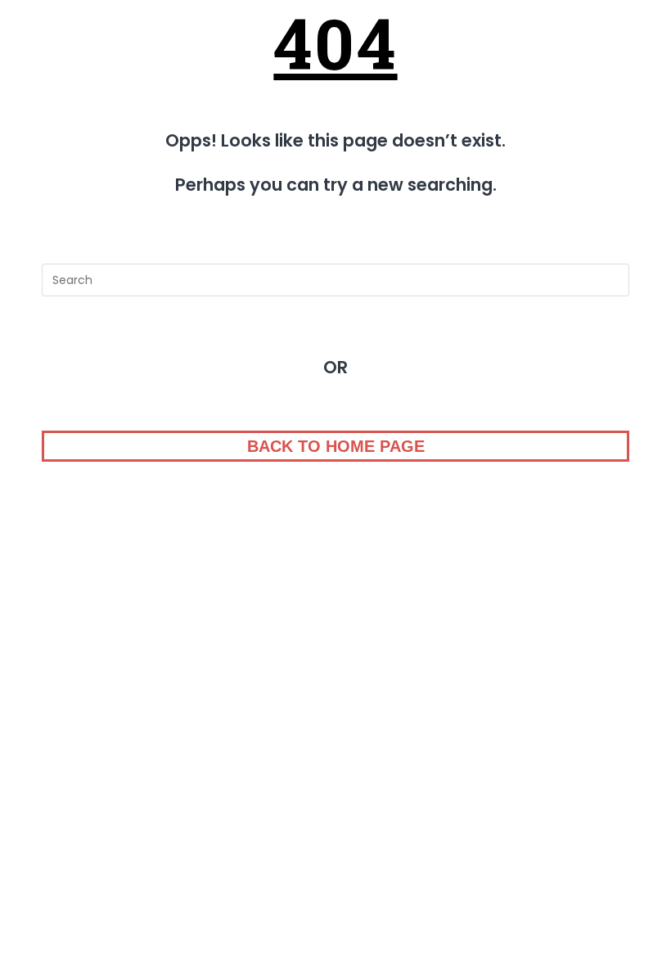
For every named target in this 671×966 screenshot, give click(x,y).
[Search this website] (335, 279)
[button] (335, 446)
